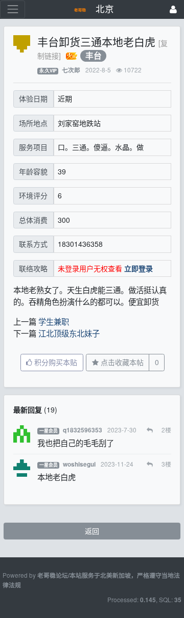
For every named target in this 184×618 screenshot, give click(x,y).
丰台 (93, 56)
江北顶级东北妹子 (69, 333)
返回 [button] (92, 531)
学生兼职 (53, 321)
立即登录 (138, 268)
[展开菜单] (12, 9)
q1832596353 (82, 430)
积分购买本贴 (54, 362)
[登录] (173, 9)
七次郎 (71, 70)
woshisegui (79, 464)
